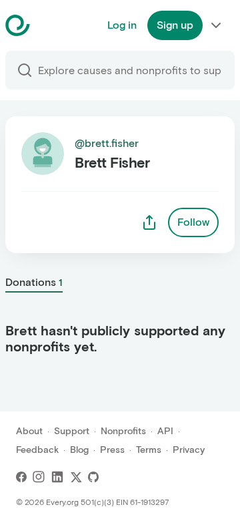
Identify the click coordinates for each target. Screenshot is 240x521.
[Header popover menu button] (216, 25)
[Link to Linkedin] (57, 477)
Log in (122, 25)
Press (112, 450)
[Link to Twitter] (76, 477)
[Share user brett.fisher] (149, 222)
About (29, 431)
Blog (79, 450)
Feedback (37, 450)
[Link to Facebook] (21, 477)
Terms (148, 450)
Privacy (189, 450)
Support (71, 431)
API (165, 431)
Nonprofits (123, 431)
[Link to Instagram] (38, 477)
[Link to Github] (93, 477)
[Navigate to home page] (51, 25)
